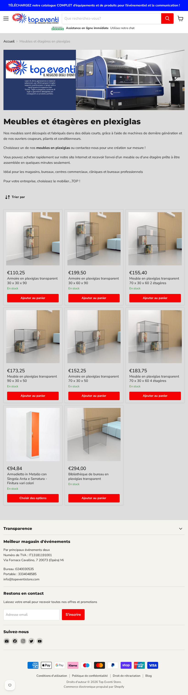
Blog (148, 676)
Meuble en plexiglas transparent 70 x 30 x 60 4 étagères (154, 378)
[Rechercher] (167, 18)
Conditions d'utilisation (51, 676)
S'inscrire (73, 614)
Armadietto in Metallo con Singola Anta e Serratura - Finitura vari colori (27, 478)
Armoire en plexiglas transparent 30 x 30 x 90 (32, 280)
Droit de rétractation (126, 676)
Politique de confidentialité (90, 676)
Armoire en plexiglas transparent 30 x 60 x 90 (93, 280)
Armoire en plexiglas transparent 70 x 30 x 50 (93, 378)
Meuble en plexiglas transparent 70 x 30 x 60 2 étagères (154, 280)
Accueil (8, 41)
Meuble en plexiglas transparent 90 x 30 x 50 (32, 378)
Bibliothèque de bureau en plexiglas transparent (88, 476)
